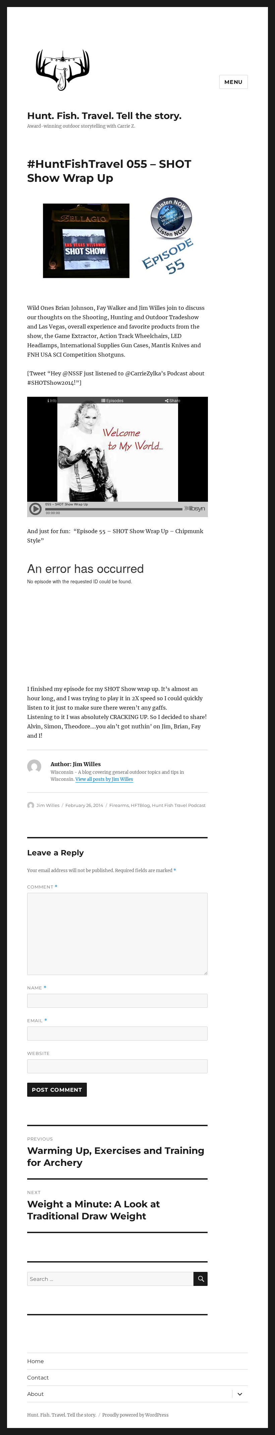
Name (37, 988)
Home (35, 1361)
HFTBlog (140, 805)
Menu (233, 82)
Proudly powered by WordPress (135, 1415)
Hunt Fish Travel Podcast (179, 805)
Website (38, 1053)
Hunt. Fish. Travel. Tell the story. (104, 115)
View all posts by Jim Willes (104, 779)
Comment (42, 887)
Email (37, 1021)
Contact (38, 1377)
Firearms (119, 805)
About (35, 1394)
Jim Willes (48, 805)
